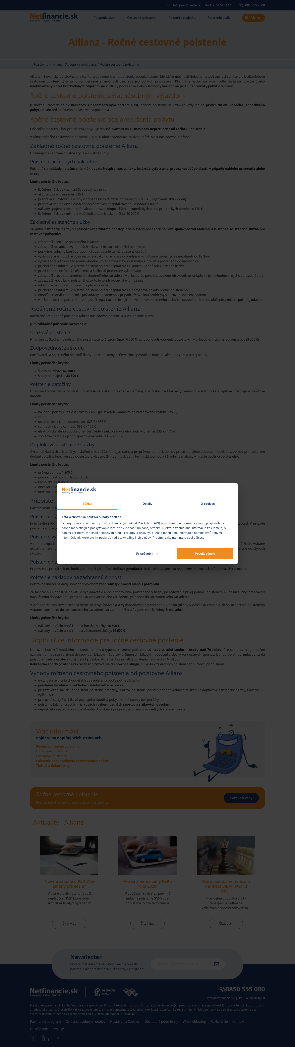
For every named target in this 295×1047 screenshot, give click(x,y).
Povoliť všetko (205, 553)
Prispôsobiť (144, 553)
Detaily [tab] (148, 503)
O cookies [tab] (208, 503)
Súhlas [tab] (87, 503)
